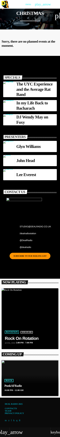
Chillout (33, 380)
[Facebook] (19, 420)
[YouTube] (6, 420)
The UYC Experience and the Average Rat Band (34, 89)
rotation (12, 332)
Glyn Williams (28, 146)
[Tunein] (11, 420)
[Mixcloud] (14, 420)
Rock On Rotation (22, 338)
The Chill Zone (35, 386)
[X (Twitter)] (9, 420)
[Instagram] (16, 420)
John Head (25, 160)
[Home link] (5, 4)
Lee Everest (26, 174)
